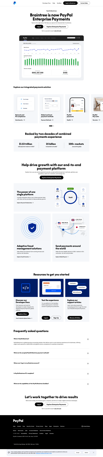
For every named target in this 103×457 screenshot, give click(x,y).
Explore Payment (24, 202)
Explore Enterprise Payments (56, 26)
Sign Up (56, 318)
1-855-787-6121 (57, 30)
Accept (77, 452)
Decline (86, 452)
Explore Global (61, 256)
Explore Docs (22, 314)
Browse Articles (75, 318)
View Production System (23, 318)
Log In (39, 26)
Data (19, 120)
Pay (95, 120)
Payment (46, 120)
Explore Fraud (23, 256)
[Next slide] (89, 109)
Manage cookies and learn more (44, 453)
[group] (26, 108)
